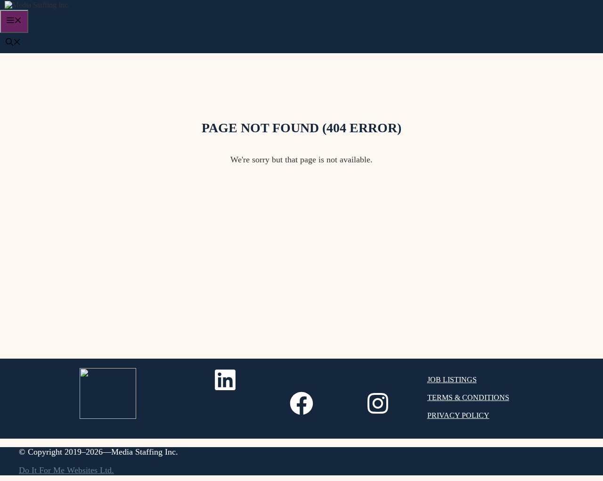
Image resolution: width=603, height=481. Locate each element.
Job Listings (452, 380)
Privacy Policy (458, 415)
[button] (13, 43)
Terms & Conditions (468, 397)
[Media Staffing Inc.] (37, 5)
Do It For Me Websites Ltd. (66, 470)
